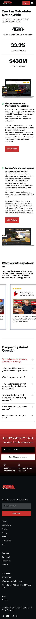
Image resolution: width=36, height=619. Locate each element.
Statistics (5, 565)
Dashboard (6, 557)
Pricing (4, 533)
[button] (32, 3)
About (4, 536)
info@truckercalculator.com (12, 581)
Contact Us (6, 573)
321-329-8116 (6, 577)
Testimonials (6, 540)
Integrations (6, 525)
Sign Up (26, 3)
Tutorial (4, 529)
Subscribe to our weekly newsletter (14, 500)
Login (4, 596)
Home (4, 521)
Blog (3, 544)
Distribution (6, 561)
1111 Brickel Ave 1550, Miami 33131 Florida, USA (17, 586)
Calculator (5, 553)
